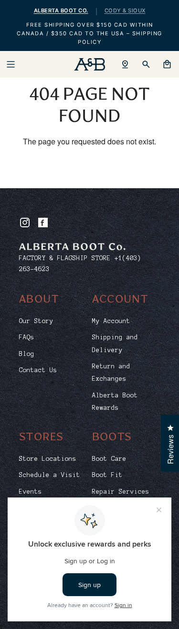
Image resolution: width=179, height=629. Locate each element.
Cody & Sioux (125, 10)
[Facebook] (43, 222)
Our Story (36, 321)
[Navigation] (10, 64)
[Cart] (167, 64)
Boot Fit (107, 475)
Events (30, 491)
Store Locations (47, 459)
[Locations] (125, 64)
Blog (26, 354)
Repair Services (120, 491)
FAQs (26, 337)
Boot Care (109, 459)
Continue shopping (89, 172)
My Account (111, 321)
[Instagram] (25, 222)
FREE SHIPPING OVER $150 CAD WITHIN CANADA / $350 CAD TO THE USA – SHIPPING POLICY (89, 33)
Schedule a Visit (49, 475)
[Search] (146, 64)
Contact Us (38, 370)
